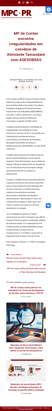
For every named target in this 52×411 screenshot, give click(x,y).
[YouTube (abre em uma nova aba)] (27, 3)
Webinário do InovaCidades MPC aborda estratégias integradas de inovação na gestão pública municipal (26, 387)
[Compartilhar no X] (29, 87)
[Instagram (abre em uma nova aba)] (23, 3)
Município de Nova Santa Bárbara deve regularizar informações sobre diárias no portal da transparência (26, 348)
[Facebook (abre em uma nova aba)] (19, 3)
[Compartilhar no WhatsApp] (22, 87)
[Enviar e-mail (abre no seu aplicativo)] (32, 2)
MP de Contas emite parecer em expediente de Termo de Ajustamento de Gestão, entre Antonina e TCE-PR (26, 290)
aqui (13, 245)
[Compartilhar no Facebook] (16, 87)
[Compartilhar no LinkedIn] (35, 87)
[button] (48, 9)
